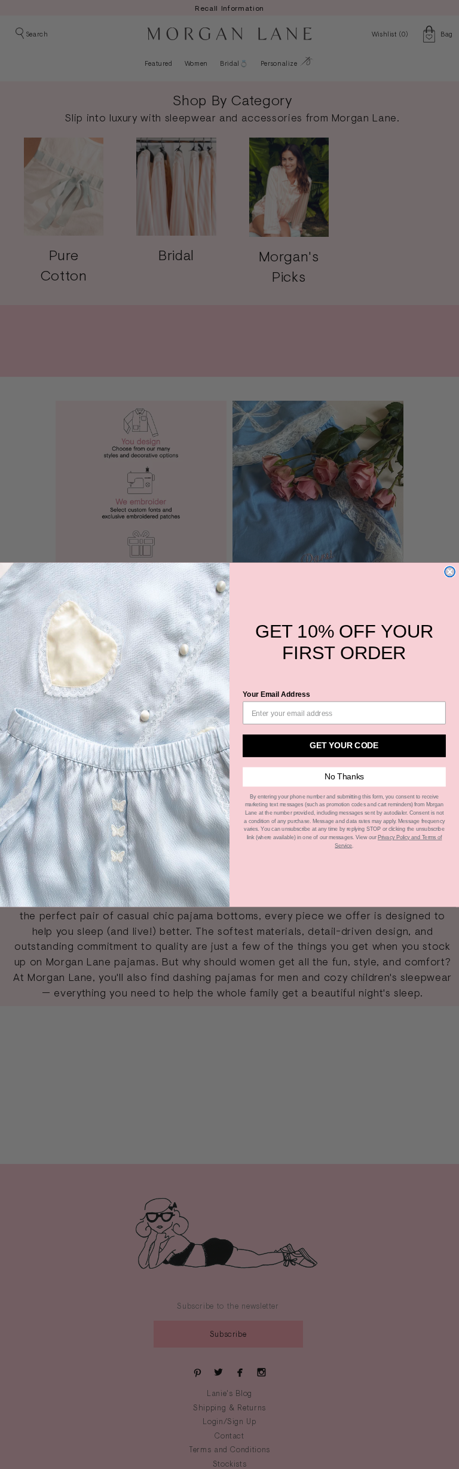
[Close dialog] (450, 571)
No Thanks (345, 776)
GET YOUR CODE (344, 745)
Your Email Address (276, 694)
